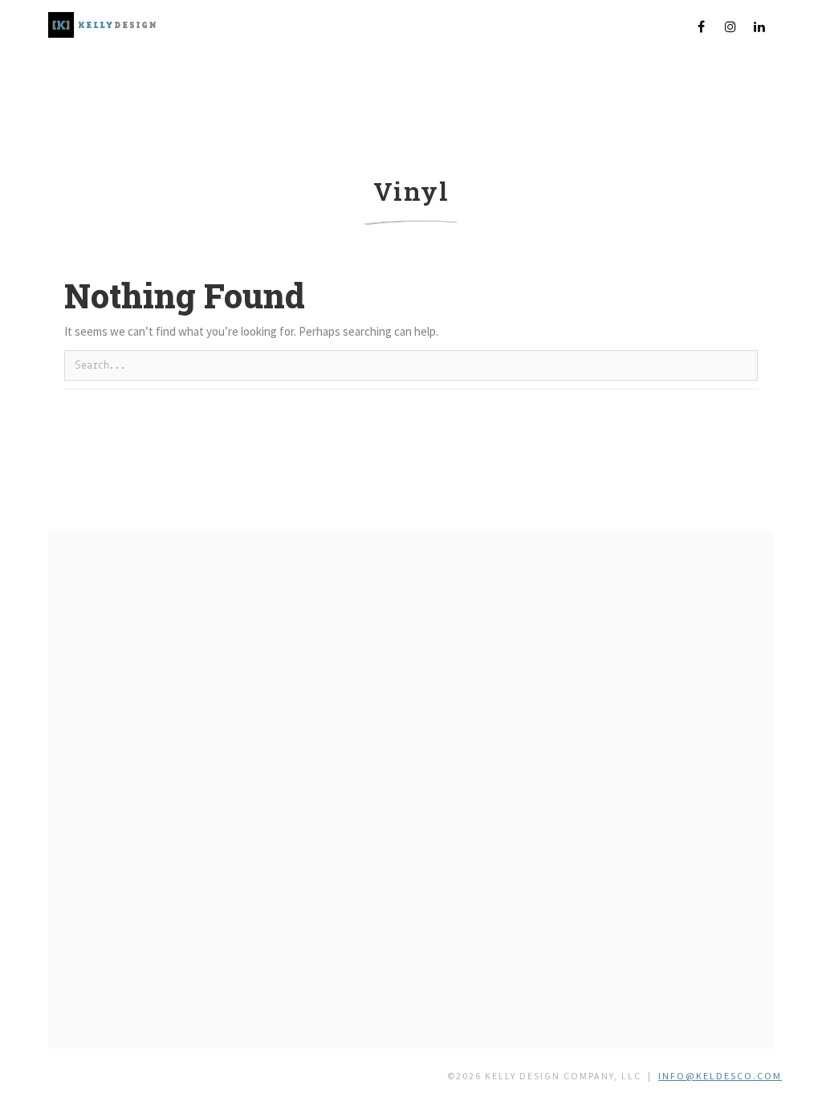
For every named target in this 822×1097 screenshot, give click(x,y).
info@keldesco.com (720, 1076)
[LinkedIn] (759, 26)
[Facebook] (701, 26)
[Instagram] (730, 26)
